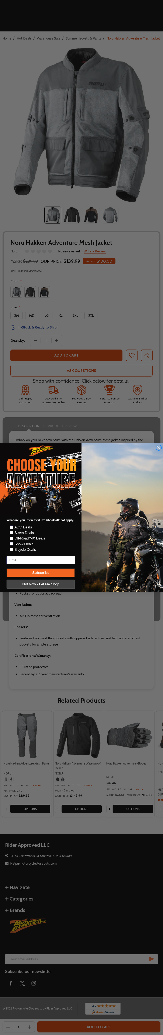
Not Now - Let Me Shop (40, 584)
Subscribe (40, 573)
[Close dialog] (159, 448)
